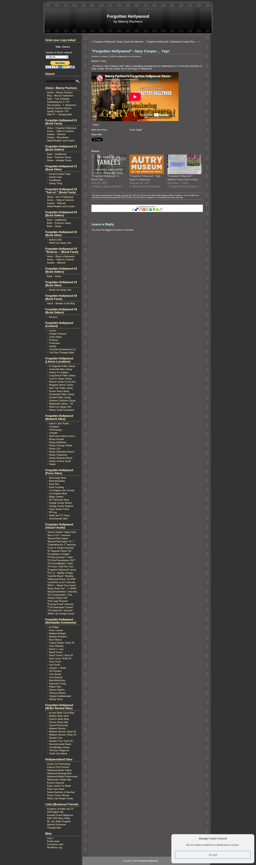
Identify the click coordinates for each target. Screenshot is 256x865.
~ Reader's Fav (54, 738)
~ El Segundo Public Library (61, 366)
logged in (109, 230)
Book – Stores (54, 276)
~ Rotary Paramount (57, 455)
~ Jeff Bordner (54, 671)
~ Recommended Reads (59, 744)
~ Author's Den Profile (58, 423)
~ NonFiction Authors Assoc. (61, 436)
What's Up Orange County (60, 798)
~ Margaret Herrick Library (60, 385)
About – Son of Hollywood (60, 197)
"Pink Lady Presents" (58, 601)
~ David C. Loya (55, 649)
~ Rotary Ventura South (59, 461)
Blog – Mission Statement (60, 95)
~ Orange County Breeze (59, 503)
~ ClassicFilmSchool (57, 725)
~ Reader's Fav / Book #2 (60, 741)
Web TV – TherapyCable (59, 114)
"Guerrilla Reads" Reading (60, 576)
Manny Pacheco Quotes (59, 108)
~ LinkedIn (52, 433)
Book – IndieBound (56, 154)
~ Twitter (51, 464)
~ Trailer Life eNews (57, 753)
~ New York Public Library (60, 388)
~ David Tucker (55, 652)
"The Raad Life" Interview (60, 610)
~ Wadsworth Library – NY (60, 403)
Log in (50, 838)
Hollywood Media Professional (62, 776)
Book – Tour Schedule (58, 98)
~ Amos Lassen (55, 630)
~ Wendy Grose (55, 699)
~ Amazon (52, 317)
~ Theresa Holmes (56, 693)
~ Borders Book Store (58, 716)
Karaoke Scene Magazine (60, 815)
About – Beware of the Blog (61, 303)
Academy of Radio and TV (60, 809)
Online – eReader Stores (59, 160)
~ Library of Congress (58, 372)
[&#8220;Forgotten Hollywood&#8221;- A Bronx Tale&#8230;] (108, 164)
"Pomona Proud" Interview (60, 604)
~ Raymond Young (56, 683)
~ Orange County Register (60, 506)
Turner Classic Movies (58, 795)
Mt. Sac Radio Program (59, 821)
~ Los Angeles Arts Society (61, 490)
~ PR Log (52, 512)
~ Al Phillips (53, 627)
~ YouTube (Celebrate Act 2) (61, 349)
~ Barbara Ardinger (56, 633)
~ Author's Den (54, 177)
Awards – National (56, 134)
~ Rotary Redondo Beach (59, 458)
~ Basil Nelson (54, 639)
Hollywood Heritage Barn (59, 773)
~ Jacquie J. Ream (56, 668)
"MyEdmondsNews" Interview (62, 591)
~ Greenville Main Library (59, 369)
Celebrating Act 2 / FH (58, 102)
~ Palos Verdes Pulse (58, 509)
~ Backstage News (56, 478)
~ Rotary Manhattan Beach (60, 451)
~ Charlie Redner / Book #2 (60, 643)
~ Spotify (51, 346)
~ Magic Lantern (55, 496)
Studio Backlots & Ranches (61, 792)
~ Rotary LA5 (53, 448)
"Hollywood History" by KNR (61, 579)
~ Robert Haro (54, 686)
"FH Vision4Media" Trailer (60, 563)
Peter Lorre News (55, 789)
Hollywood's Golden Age (59, 779)
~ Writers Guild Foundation (60, 410)
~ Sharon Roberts (56, 690)
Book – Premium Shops (59, 223)
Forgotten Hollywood (128, 16)
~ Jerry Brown (54, 674)
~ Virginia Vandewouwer (59, 696)
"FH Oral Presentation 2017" (61, 560)
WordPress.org (54, 847)
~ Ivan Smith (53, 664)
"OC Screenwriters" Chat (59, 594)
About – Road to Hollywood (60, 256)
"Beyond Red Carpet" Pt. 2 (60, 541)
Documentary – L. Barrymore (61, 105)
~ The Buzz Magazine (58, 750)
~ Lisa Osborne (55, 677)
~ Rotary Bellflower (56, 442)
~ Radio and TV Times (58, 515)
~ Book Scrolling (55, 487)
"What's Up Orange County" (61, 613)
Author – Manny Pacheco (60, 92)
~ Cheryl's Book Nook (58, 719)
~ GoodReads (54, 180)
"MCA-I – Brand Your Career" (61, 585)
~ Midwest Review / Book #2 (61, 731)
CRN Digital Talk (55, 812)
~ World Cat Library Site (59, 243)
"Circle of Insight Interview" (60, 547)
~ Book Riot (53, 484)
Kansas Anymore (55, 782)
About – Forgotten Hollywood (61, 128)
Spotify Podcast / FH (57, 111)
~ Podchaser (53, 343)
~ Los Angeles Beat (57, 493)
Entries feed (53, 841)
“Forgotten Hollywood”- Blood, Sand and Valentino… (119, 41)
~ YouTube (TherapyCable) (60, 352)
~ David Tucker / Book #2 (60, 655)
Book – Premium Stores (59, 157)
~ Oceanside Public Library (60, 394)
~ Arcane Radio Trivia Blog (60, 712)
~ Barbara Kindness (57, 636)
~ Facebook (53, 426)
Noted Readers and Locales (61, 140)
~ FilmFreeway (54, 429)
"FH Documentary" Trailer (60, 557)
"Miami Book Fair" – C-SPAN (61, 588)
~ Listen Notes (54, 337)
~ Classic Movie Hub (57, 722)
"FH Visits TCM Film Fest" (60, 566)
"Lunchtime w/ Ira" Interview (61, 582)
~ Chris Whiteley (55, 646)
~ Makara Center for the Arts (61, 381)
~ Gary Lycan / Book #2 (59, 658)
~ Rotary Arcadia (55, 439)
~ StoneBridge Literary (58, 747)
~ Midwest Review (56, 728)
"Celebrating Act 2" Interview (61, 544)
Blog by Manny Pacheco (172, 195)
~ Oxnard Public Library (59, 397)
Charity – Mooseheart (58, 137)
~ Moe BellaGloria (56, 680)
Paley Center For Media (59, 786)
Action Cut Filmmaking (58, 764)
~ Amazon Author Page (58, 174)
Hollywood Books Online (59, 770)
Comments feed (55, 844)
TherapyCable (54, 827)
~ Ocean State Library (58, 391)
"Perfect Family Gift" (57, 598)
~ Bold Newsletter (56, 481)
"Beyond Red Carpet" (57, 538)
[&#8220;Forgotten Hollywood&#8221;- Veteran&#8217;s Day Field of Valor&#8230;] (184, 164)
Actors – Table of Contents (60, 131)
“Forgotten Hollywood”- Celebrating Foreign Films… (171, 41)
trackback (162, 197)
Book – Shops (54, 226)
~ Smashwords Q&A (57, 518)
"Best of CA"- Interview (58, 535)
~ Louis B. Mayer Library (59, 378)
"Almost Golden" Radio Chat (61, 532)
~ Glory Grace (54, 661)
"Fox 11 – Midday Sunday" (60, 573)
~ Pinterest (52, 340)
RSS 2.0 (124, 197)
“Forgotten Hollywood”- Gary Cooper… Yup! (130, 51)
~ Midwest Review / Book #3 (61, 734)
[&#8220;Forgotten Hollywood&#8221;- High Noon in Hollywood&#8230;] (146, 164)
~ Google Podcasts (57, 333)
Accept (213, 854)
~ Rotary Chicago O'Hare (59, 445)
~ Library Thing (54, 183)
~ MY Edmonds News (58, 499)
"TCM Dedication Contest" (60, 607)
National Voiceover (56, 824)
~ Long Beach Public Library (61, 375)
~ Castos (51, 330)
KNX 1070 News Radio (58, 818)
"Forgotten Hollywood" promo (61, 569)
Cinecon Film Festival (58, 767)
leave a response (147, 197)
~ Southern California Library (61, 400)
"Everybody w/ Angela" (58, 554)
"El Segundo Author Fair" (59, 551)
